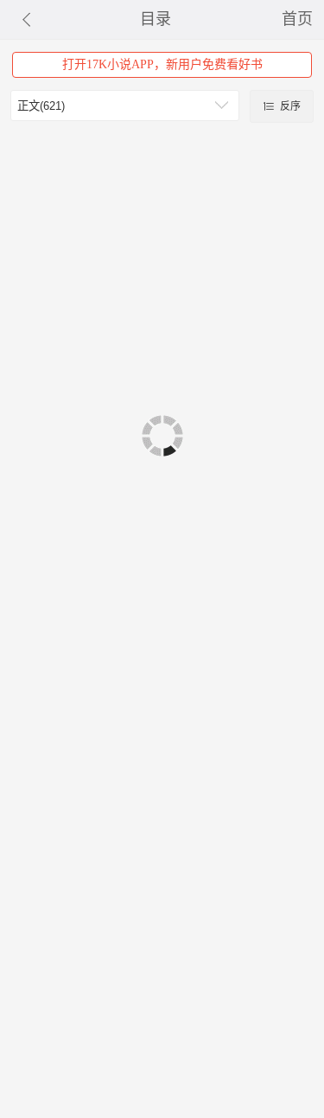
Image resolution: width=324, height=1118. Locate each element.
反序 (289, 106)
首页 (297, 19)
